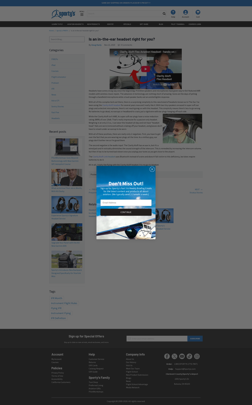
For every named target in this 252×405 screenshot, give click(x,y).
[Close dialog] (152, 169)
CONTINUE (126, 212)
